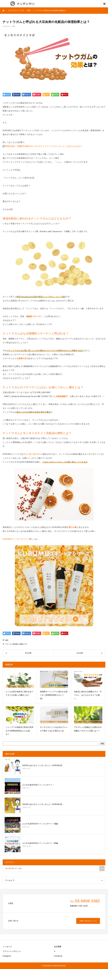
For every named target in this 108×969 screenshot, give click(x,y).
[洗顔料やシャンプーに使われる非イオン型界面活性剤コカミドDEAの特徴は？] (54, 679)
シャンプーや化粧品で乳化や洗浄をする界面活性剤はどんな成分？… (19, 730)
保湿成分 (15, 644)
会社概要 (57, 947)
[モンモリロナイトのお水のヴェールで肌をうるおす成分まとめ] (54, 715)
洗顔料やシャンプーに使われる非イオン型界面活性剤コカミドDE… (54, 695)
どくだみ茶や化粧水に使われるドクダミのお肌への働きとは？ (19, 693)
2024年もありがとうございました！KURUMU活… (43, 804)
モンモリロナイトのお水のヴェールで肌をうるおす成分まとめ (54, 729)
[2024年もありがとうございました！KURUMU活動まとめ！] (12, 805)
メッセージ (7, 947)
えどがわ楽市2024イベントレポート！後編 (40, 824)
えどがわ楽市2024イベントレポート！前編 (40, 843)
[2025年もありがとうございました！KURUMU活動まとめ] (12, 766)
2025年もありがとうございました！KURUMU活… (43, 765)
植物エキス (23, 644)
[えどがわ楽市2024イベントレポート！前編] (12, 844)
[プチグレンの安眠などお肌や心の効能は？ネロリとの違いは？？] (88, 715)
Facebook (58, 956)
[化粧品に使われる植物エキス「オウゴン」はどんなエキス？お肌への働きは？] (88, 679)
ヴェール (8, 644)
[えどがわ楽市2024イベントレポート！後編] (12, 825)
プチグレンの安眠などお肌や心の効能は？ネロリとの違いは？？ (88, 729)
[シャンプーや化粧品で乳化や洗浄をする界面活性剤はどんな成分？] (20, 715)
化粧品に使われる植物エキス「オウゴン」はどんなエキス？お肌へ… (88, 695)
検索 (102, 744)
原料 (13, 26)
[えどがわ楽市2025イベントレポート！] (12, 786)
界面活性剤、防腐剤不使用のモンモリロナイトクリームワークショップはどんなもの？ (43, 146)
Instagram (7, 956)
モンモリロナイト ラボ (54, 868)
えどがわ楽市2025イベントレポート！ (38, 785)
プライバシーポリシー (12, 951)
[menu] (104, 3)
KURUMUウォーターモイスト (16, 539)
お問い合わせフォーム (88, 921)
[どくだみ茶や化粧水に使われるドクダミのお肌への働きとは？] (20, 679)
